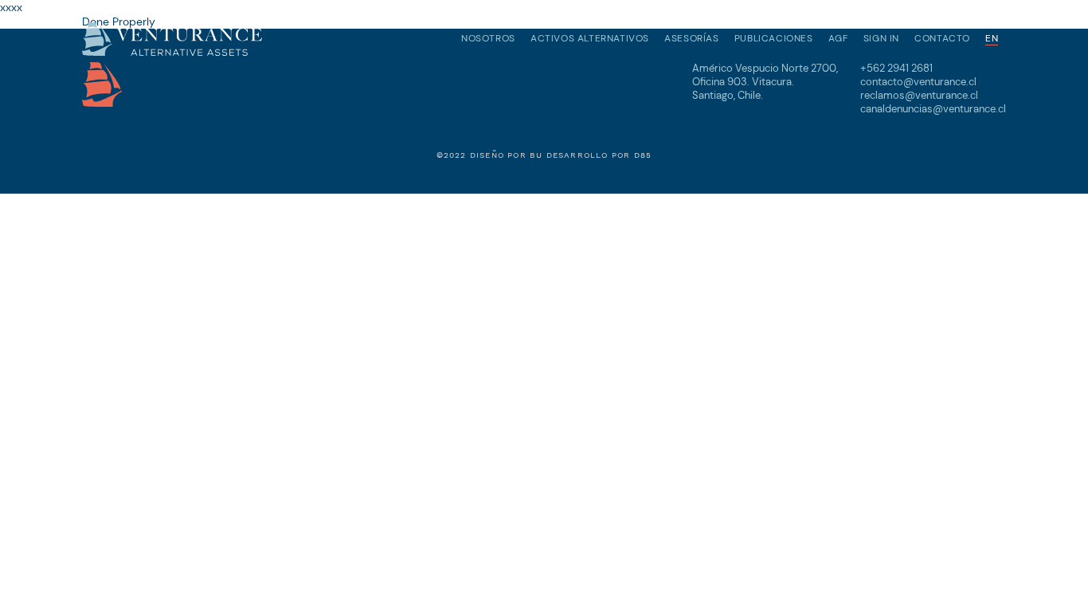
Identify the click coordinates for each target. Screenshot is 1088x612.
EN (991, 38)
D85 (643, 155)
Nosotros (488, 38)
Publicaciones (773, 38)
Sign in (881, 38)
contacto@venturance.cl (918, 81)
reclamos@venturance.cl (919, 95)
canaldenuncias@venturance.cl (933, 109)
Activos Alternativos (589, 38)
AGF (838, 38)
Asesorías (691, 38)
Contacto (942, 38)
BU (536, 155)
